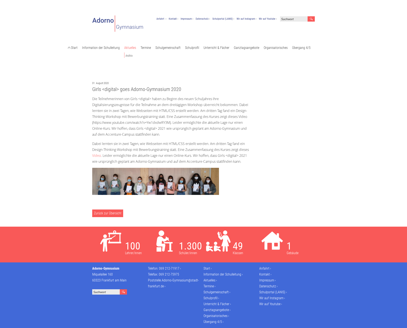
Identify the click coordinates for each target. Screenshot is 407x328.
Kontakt (173, 18)
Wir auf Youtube (267, 18)
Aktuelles (130, 48)
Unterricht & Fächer (216, 48)
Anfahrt (160, 18)
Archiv (129, 55)
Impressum (186, 18)
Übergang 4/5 (301, 48)
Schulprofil (192, 48)
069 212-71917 (169, 268)
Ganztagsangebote (246, 48)
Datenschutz (202, 18)
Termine (146, 48)
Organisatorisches (276, 48)
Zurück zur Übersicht (107, 213)
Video (96, 155)
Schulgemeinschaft (168, 48)
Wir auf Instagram (246, 18)
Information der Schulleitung (101, 48)
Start (74, 48)
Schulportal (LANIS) (222, 18)
